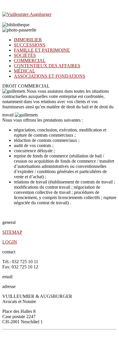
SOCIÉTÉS (25, 55)
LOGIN (9, 242)
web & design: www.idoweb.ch (92, 340)
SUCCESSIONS (29, 44)
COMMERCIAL (30, 60)
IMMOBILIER (28, 39)
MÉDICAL (24, 70)
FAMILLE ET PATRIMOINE (42, 50)
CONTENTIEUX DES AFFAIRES (47, 65)
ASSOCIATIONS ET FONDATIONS (49, 76)
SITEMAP (12, 232)
